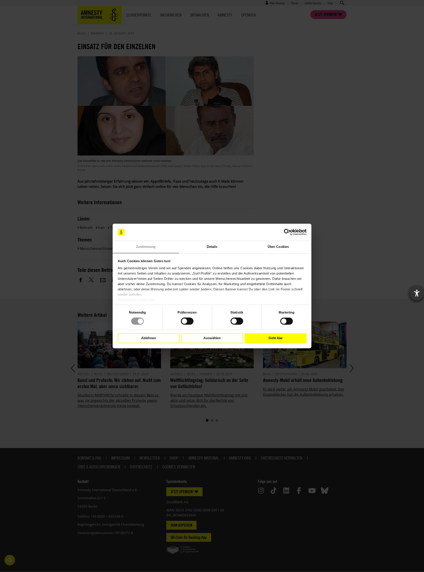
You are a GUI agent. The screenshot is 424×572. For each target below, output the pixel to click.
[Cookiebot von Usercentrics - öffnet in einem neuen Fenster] (287, 232)
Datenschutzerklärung (136, 300)
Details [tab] (212, 247)
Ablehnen (148, 338)
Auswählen (212, 338)
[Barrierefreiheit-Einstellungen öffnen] (416, 293)
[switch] (187, 321)
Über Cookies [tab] (278, 247)
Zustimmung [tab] (146, 247)
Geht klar (276, 338)
